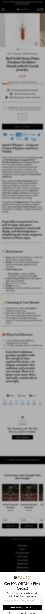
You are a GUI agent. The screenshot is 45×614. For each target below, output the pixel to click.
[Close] (41, 576)
